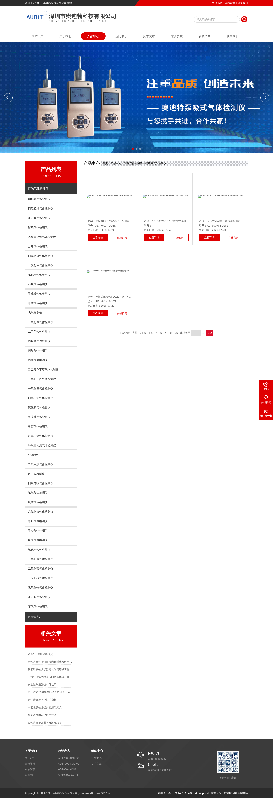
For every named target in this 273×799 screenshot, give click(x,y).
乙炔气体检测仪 (38, 284)
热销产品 (64, 750)
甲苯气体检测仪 (38, 303)
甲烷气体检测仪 (38, 521)
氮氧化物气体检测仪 (40, 587)
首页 (105, 163)
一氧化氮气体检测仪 (40, 388)
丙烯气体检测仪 (38, 350)
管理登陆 (243, 793)
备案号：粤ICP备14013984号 (175, 793)
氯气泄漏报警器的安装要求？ (45, 722)
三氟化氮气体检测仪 (40, 265)
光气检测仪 (35, 312)
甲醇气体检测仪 (38, 426)
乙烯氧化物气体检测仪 (42, 236)
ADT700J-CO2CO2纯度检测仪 (70, 758)
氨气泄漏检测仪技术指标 (42, 699)
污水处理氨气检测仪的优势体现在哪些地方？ (51, 676)
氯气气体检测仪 (38, 492)
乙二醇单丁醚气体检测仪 (43, 369)
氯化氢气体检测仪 (39, 274)
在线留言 (230, 2)
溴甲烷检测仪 (36, 473)
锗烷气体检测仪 (38, 227)
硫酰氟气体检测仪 (39, 407)
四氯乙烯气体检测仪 (40, 208)
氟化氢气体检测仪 (39, 549)
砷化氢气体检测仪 (39, 199)
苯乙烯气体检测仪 (39, 597)
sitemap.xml (201, 793)
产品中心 (93, 36)
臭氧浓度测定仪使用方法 (42, 715)
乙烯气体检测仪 (38, 246)
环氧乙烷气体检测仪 (40, 435)
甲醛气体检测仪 (38, 530)
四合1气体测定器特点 (40, 654)
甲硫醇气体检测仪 (39, 293)
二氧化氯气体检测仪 (40, 559)
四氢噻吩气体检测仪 (40, 483)
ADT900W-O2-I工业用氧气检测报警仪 (70, 774)
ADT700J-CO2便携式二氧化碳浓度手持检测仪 (70, 763)
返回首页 (217, 2)
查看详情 (98, 237)
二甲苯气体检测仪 (39, 331)
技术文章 (149, 36)
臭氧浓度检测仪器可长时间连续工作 (48, 669)
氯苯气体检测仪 (38, 502)
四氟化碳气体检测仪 (40, 255)
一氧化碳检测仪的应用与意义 (45, 707)
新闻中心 (121, 36)
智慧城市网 (230, 793)
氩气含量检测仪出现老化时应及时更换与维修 (51, 661)
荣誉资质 (177, 36)
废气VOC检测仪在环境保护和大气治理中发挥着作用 (51, 692)
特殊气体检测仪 (133, 163)
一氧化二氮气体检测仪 (42, 379)
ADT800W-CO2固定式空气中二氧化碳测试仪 (70, 769)
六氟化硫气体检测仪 (40, 511)
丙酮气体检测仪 (38, 360)
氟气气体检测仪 (38, 540)
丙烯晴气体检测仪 (39, 341)
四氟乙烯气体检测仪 (40, 398)
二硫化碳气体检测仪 (40, 578)
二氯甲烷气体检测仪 (40, 464)
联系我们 (243, 2)
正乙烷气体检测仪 (39, 217)
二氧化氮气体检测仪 (40, 322)
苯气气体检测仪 (38, 606)
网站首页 (37, 36)
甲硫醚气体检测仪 (39, 416)
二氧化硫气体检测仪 (40, 568)
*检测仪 (33, 454)
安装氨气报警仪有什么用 (42, 684)
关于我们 (65, 36)
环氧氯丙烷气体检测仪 (42, 445)
